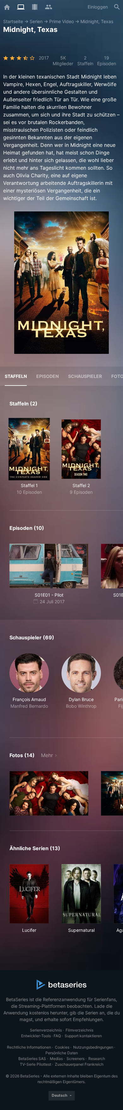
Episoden (47, 376)
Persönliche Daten (61, 1052)
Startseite (13, 21)
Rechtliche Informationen (29, 1047)
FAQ (57, 1035)
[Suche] (117, 7)
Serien (36, 21)
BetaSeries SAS (32, 1058)
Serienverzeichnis (46, 1030)
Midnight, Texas (96, 21)
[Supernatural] (81, 894)
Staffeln (16, 376)
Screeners (76, 1058)
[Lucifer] (29, 894)
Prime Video (61, 21)
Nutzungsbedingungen (93, 1047)
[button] (29, 688)
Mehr (47, 755)
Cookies (62, 1047)
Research (96, 1058)
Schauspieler (85, 376)
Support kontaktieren (83, 1035)
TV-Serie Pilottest (35, 1064)
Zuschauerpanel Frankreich (79, 1064)
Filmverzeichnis (79, 1030)
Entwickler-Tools (36, 1035)
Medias (56, 1058)
